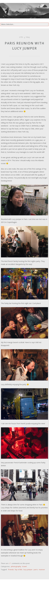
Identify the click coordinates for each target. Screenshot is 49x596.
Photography (16, 566)
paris (36, 570)
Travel (24, 566)
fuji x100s (18, 570)
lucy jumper (28, 570)
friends (11, 570)
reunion (42, 570)
